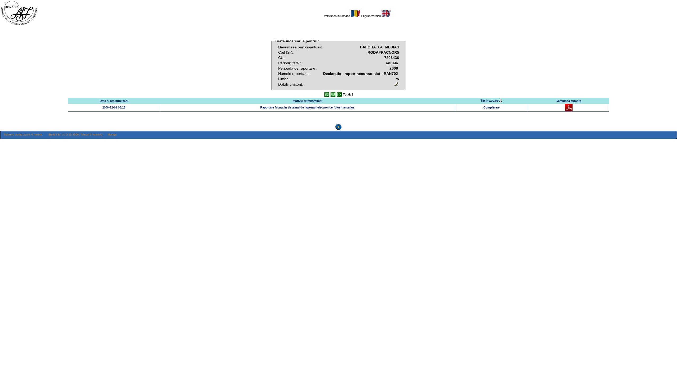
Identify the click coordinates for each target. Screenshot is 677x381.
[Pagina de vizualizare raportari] (338, 128)
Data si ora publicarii (114, 100)
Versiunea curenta (568, 100)
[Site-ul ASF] (19, 25)
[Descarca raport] (569, 110)
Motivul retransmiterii (307, 100)
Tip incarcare (489, 100)
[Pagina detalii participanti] (355, 15)
